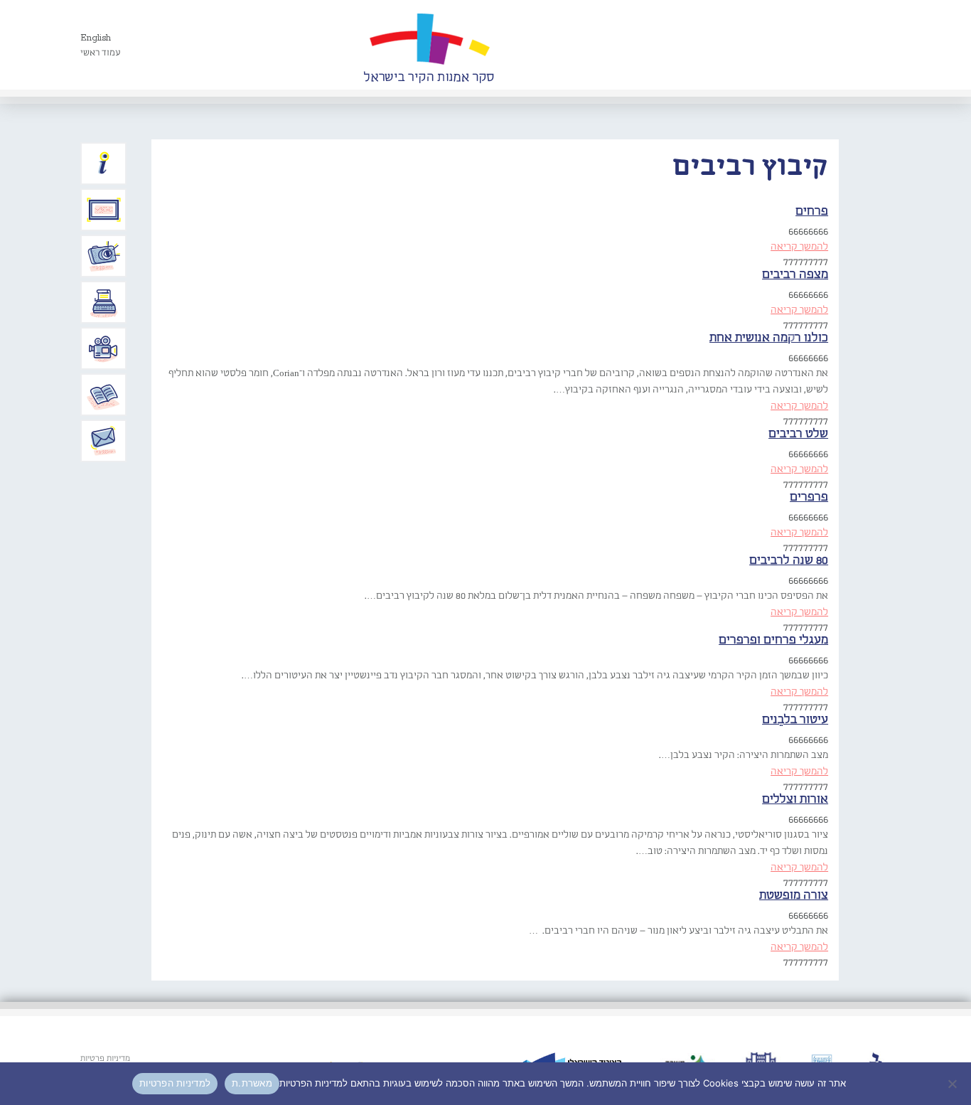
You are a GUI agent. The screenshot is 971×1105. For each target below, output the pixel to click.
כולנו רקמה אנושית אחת (768, 338)
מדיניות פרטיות (105, 1059)
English (95, 38)
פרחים (811, 211)
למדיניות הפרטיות (174, 1083)
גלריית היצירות (103, 210)
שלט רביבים (798, 434)
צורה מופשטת (793, 895)
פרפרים (809, 497)
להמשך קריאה (799, 246)
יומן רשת (103, 302)
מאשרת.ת (252, 1083)
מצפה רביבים (795, 275)
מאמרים (103, 395)
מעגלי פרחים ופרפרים (773, 640)
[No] (953, 1084)
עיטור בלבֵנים (795, 720)
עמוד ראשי (100, 53)
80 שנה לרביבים (788, 560)
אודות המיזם (103, 163)
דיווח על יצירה (103, 256)
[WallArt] (428, 45)
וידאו (103, 348)
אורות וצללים (795, 799)
